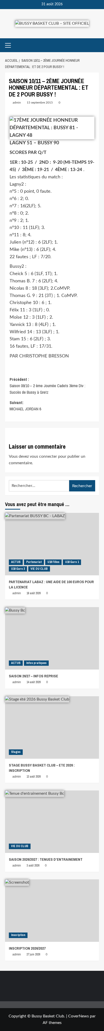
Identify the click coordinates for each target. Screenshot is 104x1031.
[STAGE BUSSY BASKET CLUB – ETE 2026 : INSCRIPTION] (52, 727)
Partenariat (34, 562)
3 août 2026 (33, 865)
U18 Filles (53, 562)
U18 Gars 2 (18, 569)
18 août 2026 (34, 593)
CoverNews (78, 1016)
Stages (15, 752)
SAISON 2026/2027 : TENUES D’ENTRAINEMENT (46, 859)
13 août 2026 (34, 777)
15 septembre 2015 (40, 102)
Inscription (18, 935)
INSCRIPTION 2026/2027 (27, 948)
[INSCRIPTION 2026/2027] (52, 910)
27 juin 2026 (33, 954)
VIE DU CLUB (39, 569)
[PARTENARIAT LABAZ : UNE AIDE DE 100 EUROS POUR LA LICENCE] (52, 544)
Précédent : (47, 386)
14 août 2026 (34, 682)
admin (17, 102)
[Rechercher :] (39, 485)
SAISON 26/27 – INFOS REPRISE (33, 676)
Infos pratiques (36, 663)
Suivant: (25, 406)
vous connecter (43, 456)
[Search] (96, 45)
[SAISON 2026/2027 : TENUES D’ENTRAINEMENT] (52, 821)
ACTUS (15, 562)
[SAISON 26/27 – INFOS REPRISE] (52, 638)
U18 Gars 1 (72, 562)
